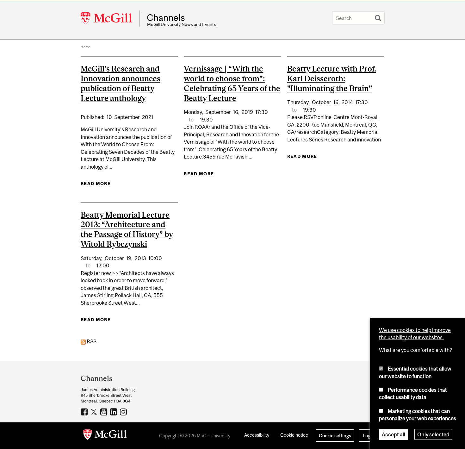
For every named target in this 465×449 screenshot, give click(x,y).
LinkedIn (114, 411)
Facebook (85, 411)
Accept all (393, 434)
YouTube (104, 411)
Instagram (124, 411)
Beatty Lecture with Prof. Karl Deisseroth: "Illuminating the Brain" (331, 78)
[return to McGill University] (105, 436)
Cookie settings (335, 435)
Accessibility (256, 435)
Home (86, 47)
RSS (91, 341)
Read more (96, 183)
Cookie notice (294, 435)
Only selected (433, 434)
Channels (166, 17)
